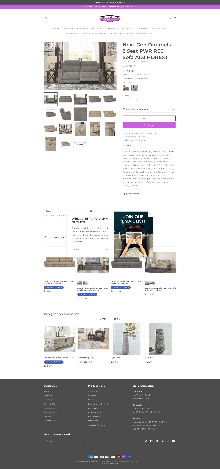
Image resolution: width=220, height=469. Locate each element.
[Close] (150, 214)
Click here (77, 228)
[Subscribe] (106, 249)
